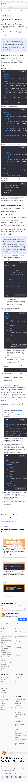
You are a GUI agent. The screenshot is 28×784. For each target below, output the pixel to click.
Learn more (23, 1)
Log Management (19, 651)
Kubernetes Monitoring (6, 646)
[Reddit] (24, 777)
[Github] (15, 777)
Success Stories (19, 707)
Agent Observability (6, 640)
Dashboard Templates (20, 683)
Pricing (2, 634)
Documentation (4, 10)
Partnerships (18, 703)
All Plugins (3, 679)
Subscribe (22, 619)
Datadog (3, 690)
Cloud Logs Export (20, 11)
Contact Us (17, 710)
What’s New (4, 668)
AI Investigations (5, 666)
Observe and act (20, 10)
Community (3, 703)
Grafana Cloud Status (6, 670)
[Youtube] (20, 777)
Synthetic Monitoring (6, 656)
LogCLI (23, 58)
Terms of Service (14, 1)
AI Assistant (4, 638)
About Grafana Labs (20, 699)
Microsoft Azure (5, 686)
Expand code (21, 295)
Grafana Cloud (12, 10)
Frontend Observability (6, 654)
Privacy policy (18, 623)
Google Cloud (4, 683)
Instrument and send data (6, 11)
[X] (7, 777)
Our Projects (18, 677)
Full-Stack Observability (21, 634)
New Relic (3, 692)
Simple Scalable (12, 394)
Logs (14, 11)
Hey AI (16, 716)
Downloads (17, 681)
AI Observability (19, 631)
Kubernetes (4, 688)
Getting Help (18, 712)
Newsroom (17, 705)
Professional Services (20, 714)
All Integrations (4, 677)
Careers (17, 701)
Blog (2, 701)
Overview (3, 631)
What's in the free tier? (6, 636)
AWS (2, 681)
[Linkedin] (11, 777)
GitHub (16, 679)
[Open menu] (25, 4)
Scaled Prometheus (19, 643)
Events (2, 705)
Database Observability (6, 652)
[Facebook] (2, 777)
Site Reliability (18, 649)
